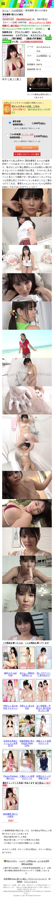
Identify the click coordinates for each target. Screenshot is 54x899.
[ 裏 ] (18, 79)
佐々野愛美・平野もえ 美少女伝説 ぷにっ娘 (43, 708)
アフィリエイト (30, 881)
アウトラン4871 (22, 31)
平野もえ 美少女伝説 (27, 706)
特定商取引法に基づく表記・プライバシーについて (25, 878)
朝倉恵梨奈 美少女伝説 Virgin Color (27, 743)
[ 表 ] (11, 79)
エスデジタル (22, 35)
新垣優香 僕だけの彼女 (10, 814)
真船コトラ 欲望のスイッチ (43, 741)
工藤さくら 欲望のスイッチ (27, 777)
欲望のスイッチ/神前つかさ (43, 777)
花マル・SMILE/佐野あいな (27, 674)
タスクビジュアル (38, 35)
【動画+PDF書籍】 (34, 38)
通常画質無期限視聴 (19, 123)
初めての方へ (11, 861)
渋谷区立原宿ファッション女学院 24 (10, 743)
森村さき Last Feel (10, 674)
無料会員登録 (27, 863)
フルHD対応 (17, 10)
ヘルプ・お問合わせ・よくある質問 (34, 861)
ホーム (5, 10)
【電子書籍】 (17, 38)
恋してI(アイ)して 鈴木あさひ (44, 674)
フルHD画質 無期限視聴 (21, 136)
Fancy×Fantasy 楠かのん (11, 777)
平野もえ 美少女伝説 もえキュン (10, 706)
